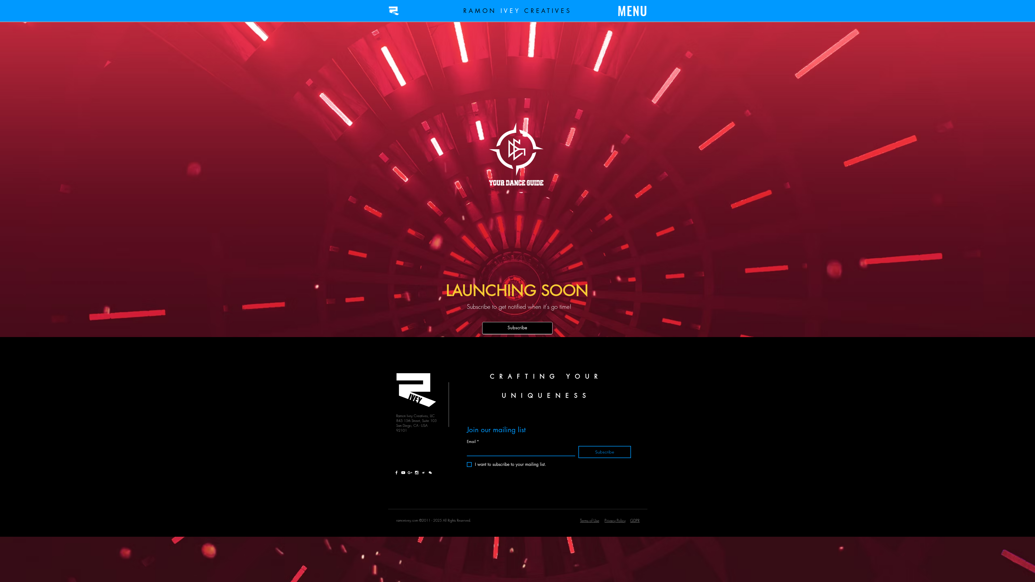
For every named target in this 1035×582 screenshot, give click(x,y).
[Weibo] (423, 472)
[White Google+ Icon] (410, 472)
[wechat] (430, 472)
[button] (632, 11)
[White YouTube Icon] (403, 472)
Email (473, 441)
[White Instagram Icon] (416, 472)
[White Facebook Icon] (396, 472)
